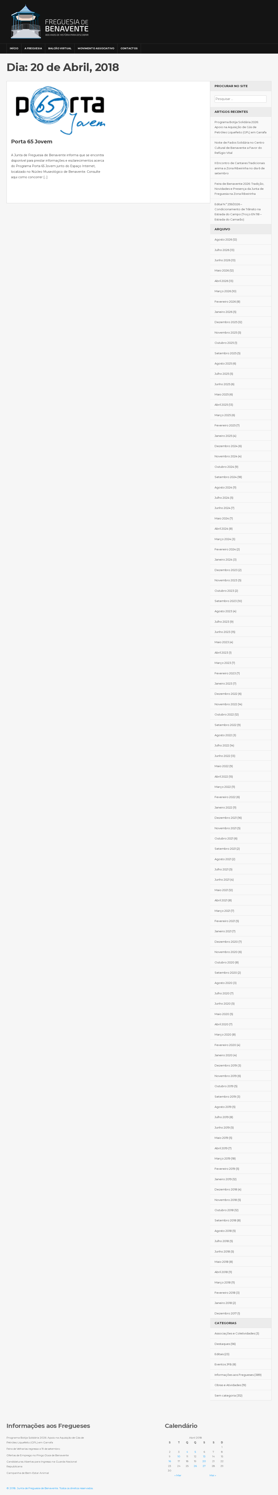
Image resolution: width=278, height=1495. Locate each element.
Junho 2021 (222, 879)
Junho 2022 (222, 756)
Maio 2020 (222, 1014)
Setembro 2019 (225, 1096)
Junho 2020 (223, 1003)
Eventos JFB (223, 1364)
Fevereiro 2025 (225, 425)
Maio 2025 (222, 394)
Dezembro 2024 (226, 446)
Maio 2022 (222, 766)
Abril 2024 (221, 528)
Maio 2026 (222, 270)
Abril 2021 (221, 900)
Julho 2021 (221, 869)
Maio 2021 (221, 890)
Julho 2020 (222, 993)
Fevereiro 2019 (225, 1168)
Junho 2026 (222, 260)
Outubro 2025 (224, 342)
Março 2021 (222, 910)
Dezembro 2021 (226, 817)
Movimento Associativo (96, 48)
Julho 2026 (222, 250)
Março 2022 (223, 786)
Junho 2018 (222, 1251)
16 (170, 1461)
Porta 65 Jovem (31, 141)
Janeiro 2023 (223, 683)
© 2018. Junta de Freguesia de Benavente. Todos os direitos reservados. (50, 1488)
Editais (219, 1354)
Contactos (129, 48)
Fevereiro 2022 (225, 797)
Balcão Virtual (59, 48)
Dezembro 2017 (226, 1313)
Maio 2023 (222, 642)
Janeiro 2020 (224, 1055)
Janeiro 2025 (223, 435)
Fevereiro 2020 (225, 1045)
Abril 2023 (221, 652)
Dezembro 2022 (226, 693)
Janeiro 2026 (223, 312)
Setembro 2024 (226, 477)
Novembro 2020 (226, 952)
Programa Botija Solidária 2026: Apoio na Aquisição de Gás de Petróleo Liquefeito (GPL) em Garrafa (240, 127)
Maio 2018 (221, 1261)
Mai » (213, 1475)
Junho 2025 (222, 384)
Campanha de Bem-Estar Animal (28, 1473)
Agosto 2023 (223, 611)
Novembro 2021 (226, 828)
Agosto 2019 (223, 1107)
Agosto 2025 (223, 363)
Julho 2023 (222, 621)
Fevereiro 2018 (225, 1292)
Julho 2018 (222, 1241)
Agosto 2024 (223, 487)
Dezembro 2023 (226, 570)
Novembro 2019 (226, 1076)
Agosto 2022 (223, 735)
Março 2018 (223, 1282)
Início (14, 48)
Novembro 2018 (226, 1200)
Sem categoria (225, 1395)
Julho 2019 (222, 1117)
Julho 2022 (222, 745)
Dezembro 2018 (226, 1189)
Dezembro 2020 (226, 941)
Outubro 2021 (224, 838)
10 (178, 1456)
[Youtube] (267, 46)
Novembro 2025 (226, 332)
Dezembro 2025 (226, 322)
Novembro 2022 (226, 704)
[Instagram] (261, 46)
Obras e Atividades (228, 1385)
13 (204, 1456)
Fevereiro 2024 (225, 549)
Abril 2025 (221, 404)
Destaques (222, 1344)
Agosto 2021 (223, 859)
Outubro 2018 (224, 1210)
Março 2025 (223, 415)
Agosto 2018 (223, 1230)
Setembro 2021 (225, 848)
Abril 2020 (221, 1024)
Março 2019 (222, 1158)
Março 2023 (223, 662)
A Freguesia (33, 48)
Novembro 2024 (226, 456)
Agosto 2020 (223, 983)
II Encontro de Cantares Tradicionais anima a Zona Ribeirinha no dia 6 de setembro (240, 168)
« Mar (177, 1475)
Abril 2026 (221, 281)
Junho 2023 (222, 632)
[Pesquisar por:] (241, 99)
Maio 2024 (222, 518)
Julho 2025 (222, 373)
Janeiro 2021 (223, 931)
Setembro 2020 (226, 972)
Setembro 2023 (226, 601)
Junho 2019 (222, 1127)
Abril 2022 (221, 776)
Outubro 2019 (224, 1086)
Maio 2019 (221, 1137)
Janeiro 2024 (223, 559)
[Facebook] (255, 46)
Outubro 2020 (224, 962)
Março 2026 (223, 291)
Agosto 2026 (223, 239)
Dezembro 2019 (226, 1065)
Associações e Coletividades (235, 1333)
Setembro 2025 (226, 353)
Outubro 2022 (224, 714)
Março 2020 (223, 1034)
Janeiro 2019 (223, 1179)
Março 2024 (223, 539)
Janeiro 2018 (223, 1303)
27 (204, 1466)
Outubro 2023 (224, 590)
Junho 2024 (222, 508)
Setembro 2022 (226, 725)
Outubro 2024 (224, 466)
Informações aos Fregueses (234, 1374)
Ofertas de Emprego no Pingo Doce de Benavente (38, 1455)
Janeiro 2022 (223, 807)
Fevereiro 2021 (225, 921)
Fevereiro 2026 (225, 301)
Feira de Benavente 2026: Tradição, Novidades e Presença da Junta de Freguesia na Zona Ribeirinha (239, 189)
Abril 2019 (221, 1148)
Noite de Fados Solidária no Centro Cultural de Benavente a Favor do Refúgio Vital (239, 147)
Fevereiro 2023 (225, 673)
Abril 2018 (221, 1272)
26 (195, 1466)
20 (204, 1461)
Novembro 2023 (226, 580)
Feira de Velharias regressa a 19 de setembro (33, 1448)
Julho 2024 (222, 497)
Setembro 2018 (225, 1220)
